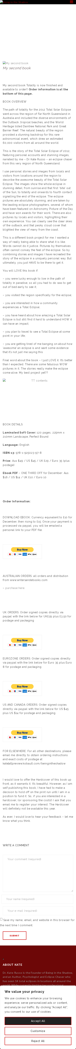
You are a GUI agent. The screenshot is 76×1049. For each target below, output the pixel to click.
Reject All (38, 1041)
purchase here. (15, 588)
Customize (38, 1031)
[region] (38, 1017)
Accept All (38, 1021)
